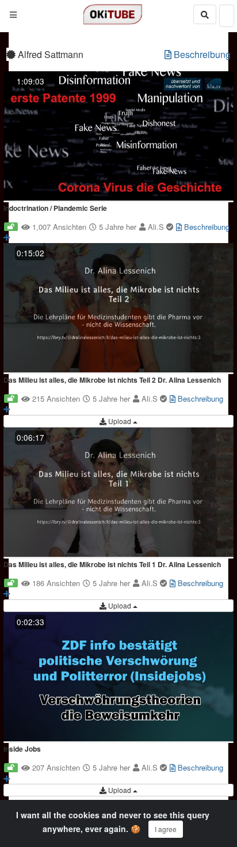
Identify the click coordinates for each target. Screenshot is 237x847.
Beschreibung (201, 54)
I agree (166, 829)
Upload (119, 421)
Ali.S (157, 226)
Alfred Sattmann (49, 54)
